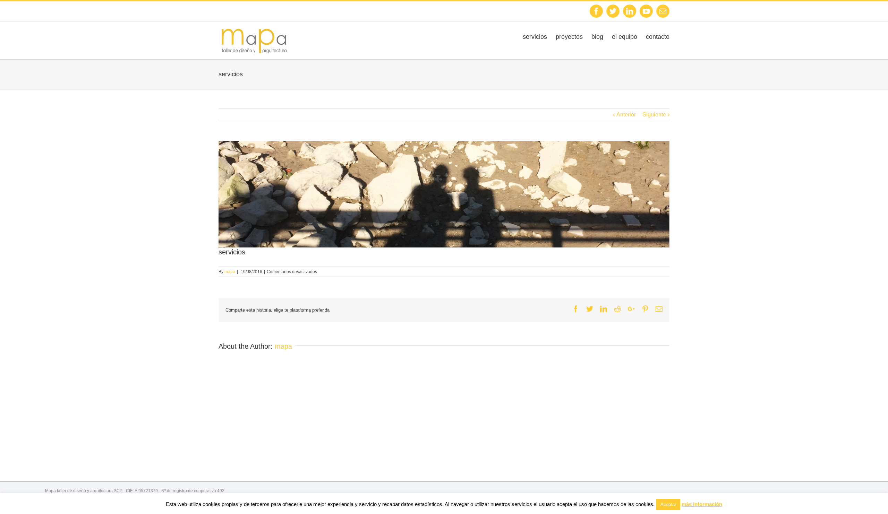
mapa (229, 271)
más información (702, 504)
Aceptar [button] (668, 504)
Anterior (626, 114)
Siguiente (654, 114)
